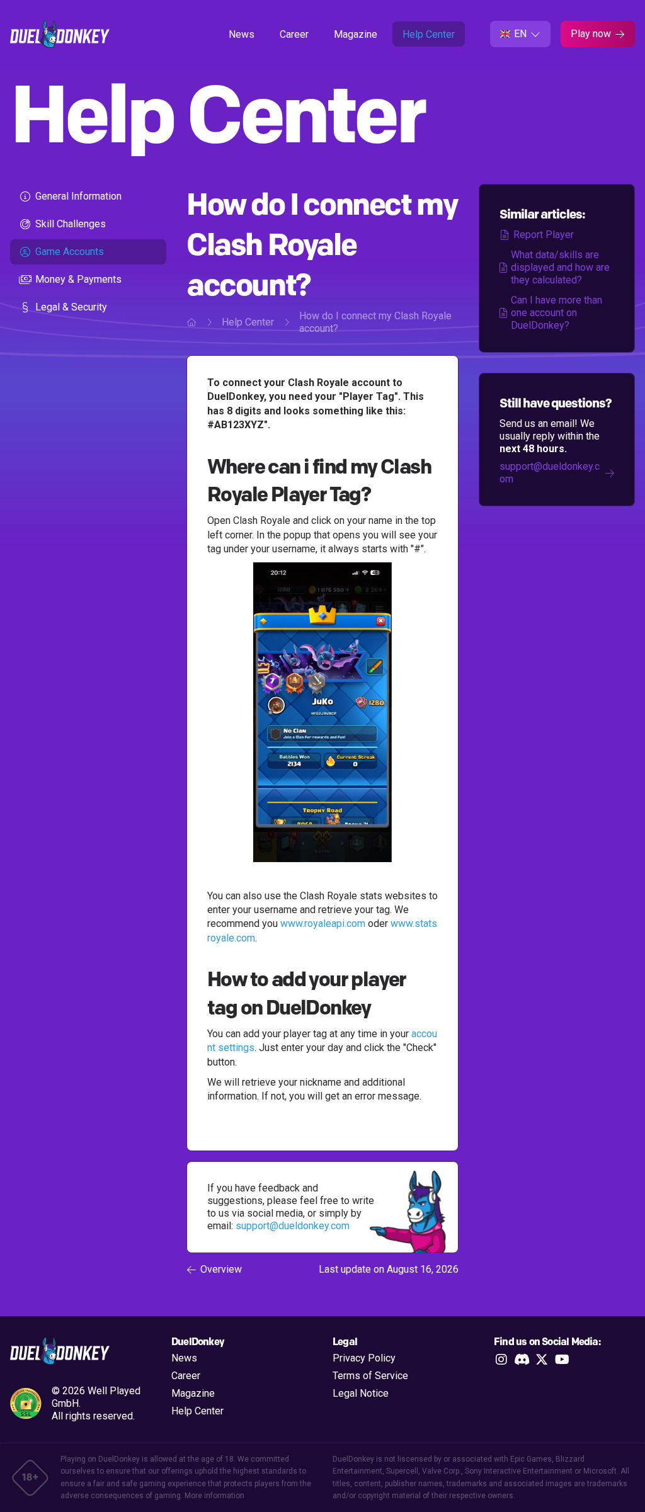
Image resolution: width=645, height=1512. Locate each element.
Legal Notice (361, 1393)
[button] (520, 34)
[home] (60, 34)
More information (214, 1495)
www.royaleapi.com (322, 923)
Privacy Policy (364, 1358)
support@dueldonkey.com (293, 1226)
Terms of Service (370, 1376)
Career (294, 34)
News (241, 34)
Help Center (428, 34)
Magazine (355, 34)
